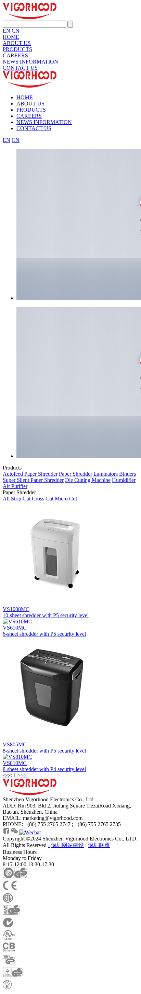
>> (24, 775)
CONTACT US (20, 68)
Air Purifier (15, 486)
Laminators (105, 474)
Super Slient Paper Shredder (33, 480)
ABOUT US (17, 43)
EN (6, 31)
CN (16, 31)
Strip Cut (20, 498)
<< (6, 775)
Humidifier (124, 480)
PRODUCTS (17, 49)
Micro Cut (66, 498)
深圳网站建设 (67, 845)
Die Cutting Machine (88, 480)
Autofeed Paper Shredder (30, 474)
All (6, 498)
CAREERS (15, 55)
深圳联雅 (99, 845)
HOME (11, 37)
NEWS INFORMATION (30, 62)
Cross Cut (42, 498)
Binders (127, 474)
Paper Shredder (75, 474)
